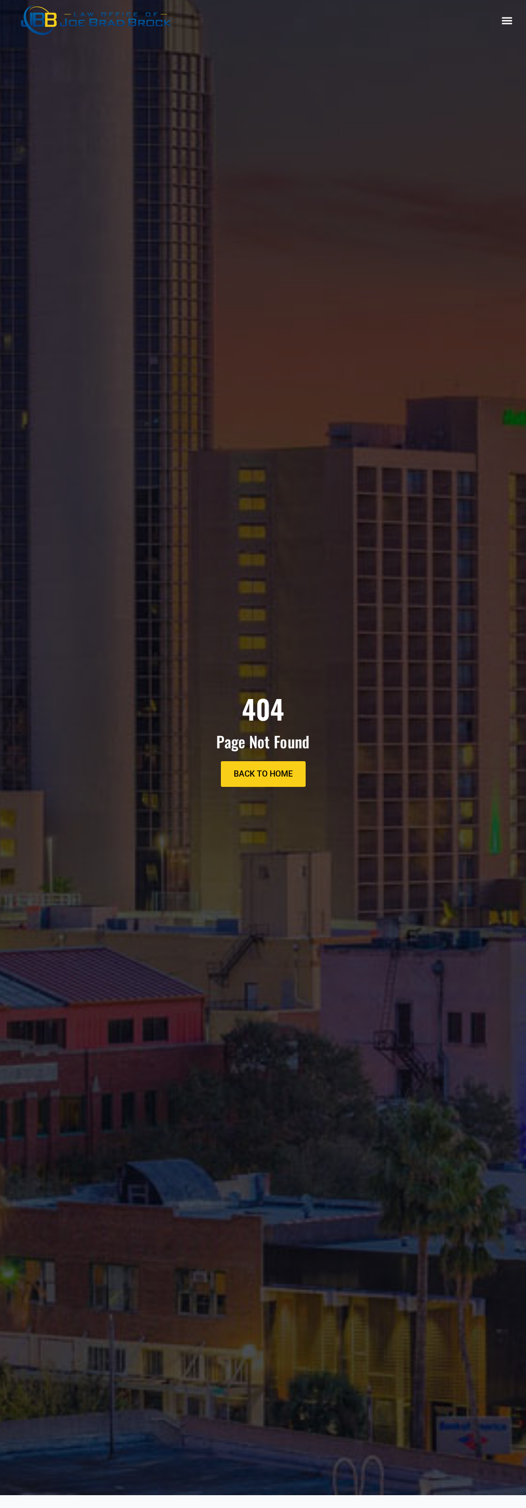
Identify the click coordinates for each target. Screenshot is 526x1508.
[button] (507, 20)
